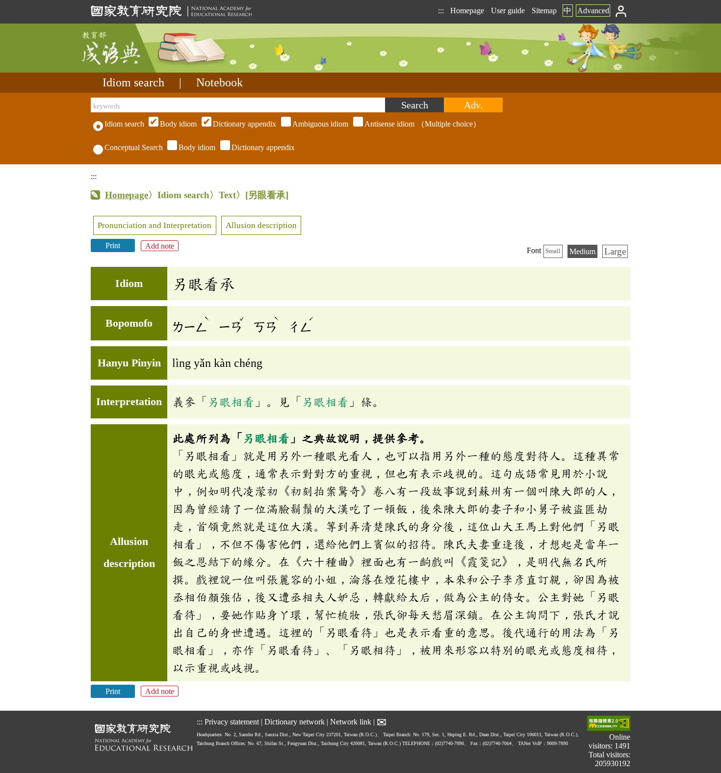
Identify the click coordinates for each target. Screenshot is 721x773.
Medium (582, 251)
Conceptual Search (133, 147)
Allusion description (261, 225)
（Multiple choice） (320, 124)
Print (112, 245)
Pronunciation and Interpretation (154, 225)
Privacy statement (232, 721)
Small (553, 251)
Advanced (593, 10)
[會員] (621, 10)
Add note (159, 245)
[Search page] (140, 70)
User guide (508, 10)
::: (441, 10)
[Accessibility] (608, 724)
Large (615, 251)
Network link (350, 721)
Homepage (467, 10)
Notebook (219, 82)
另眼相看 (231, 401)
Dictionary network (294, 721)
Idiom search (133, 82)
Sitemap (544, 10)
